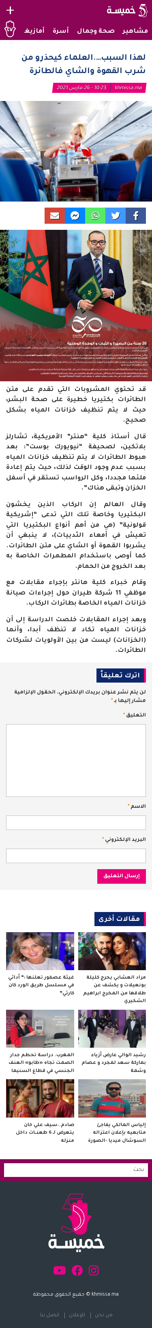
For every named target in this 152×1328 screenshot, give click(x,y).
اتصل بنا (49, 1315)
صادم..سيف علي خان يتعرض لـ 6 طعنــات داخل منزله (45, 1133)
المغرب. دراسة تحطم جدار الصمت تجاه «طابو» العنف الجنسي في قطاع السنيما (41, 1063)
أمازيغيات (28, 31)
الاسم (137, 807)
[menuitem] (135, 32)
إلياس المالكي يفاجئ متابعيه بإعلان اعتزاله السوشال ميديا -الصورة (117, 1133)
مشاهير (135, 31)
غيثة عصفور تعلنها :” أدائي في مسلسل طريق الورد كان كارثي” (41, 985)
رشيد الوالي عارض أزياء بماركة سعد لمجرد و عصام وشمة (113, 1063)
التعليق (134, 716)
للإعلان (77, 1315)
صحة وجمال (96, 31)
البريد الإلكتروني (124, 840)
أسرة (61, 31)
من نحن (104, 1315)
